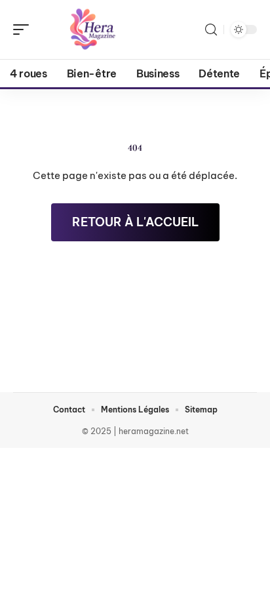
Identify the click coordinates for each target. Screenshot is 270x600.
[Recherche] (211, 30)
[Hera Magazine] (94, 29)
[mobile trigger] (24, 29)
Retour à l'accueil (135, 222)
